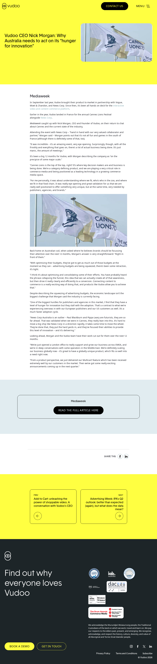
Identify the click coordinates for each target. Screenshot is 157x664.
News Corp (46, 117)
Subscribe (147, 653)
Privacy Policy (103, 653)
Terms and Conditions (126, 653)
